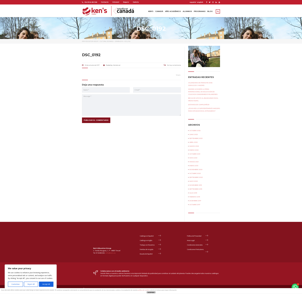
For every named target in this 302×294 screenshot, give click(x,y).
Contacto (105, 2)
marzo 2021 (194, 162)
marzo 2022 (194, 146)
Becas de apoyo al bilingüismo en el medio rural (203, 99)
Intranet (115, 2)
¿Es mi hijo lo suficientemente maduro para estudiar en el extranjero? (204, 109)
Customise (15, 284)
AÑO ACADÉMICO (173, 11)
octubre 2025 (194, 130)
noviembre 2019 (195, 185)
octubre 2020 (195, 173)
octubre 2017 (194, 204)
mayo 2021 (193, 158)
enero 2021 (193, 165)
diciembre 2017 (195, 201)
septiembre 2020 (196, 177)
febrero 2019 (194, 197)
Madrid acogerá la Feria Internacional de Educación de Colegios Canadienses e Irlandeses (202, 91)
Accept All (46, 284)
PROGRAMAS (200, 11)
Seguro (126, 2)
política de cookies (144, 290)
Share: (178, 75)
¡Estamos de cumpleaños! (198, 104)
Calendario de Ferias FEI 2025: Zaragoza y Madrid (200, 84)
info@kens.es (111, 253)
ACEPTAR (151, 292)
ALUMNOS (187, 11)
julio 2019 (193, 193)
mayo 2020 (193, 181)
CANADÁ (159, 11)
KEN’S (150, 11)
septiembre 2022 (196, 138)
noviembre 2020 (195, 169)
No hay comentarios (174, 65)
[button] (295, 287)
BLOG (210, 11)
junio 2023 (193, 134)
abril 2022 (193, 142)
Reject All (31, 284)
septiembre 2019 (195, 189)
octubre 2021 (194, 154)
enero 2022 (194, 150)
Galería (136, 2)
